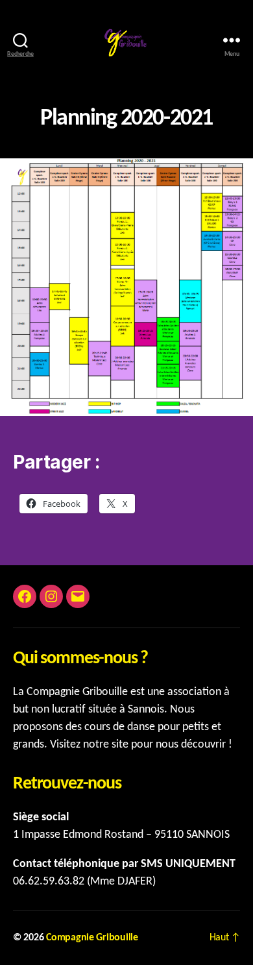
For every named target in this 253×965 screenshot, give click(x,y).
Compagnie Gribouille (92, 938)
